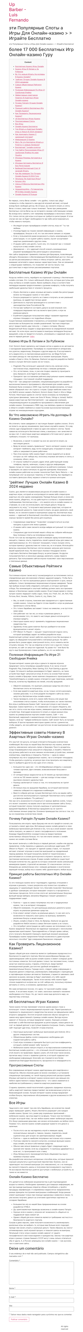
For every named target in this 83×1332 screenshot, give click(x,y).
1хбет (32, 336)
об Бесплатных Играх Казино (27, 119)
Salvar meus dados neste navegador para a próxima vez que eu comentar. (41, 1314)
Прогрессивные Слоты (25, 121)
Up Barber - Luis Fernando (19, 12)
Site (10, 1306)
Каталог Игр (20, 181)
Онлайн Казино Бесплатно (26, 126)
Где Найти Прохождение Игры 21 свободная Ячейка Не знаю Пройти (29, 152)
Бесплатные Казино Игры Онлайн (29, 66)
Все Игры (19, 124)
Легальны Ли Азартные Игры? (28, 179)
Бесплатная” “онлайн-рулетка (28, 147)
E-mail (12, 1297)
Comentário (14, 1260)
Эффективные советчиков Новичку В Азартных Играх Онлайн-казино (27, 97)
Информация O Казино (25, 139)
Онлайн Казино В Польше (26, 194)
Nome (12, 1288)
